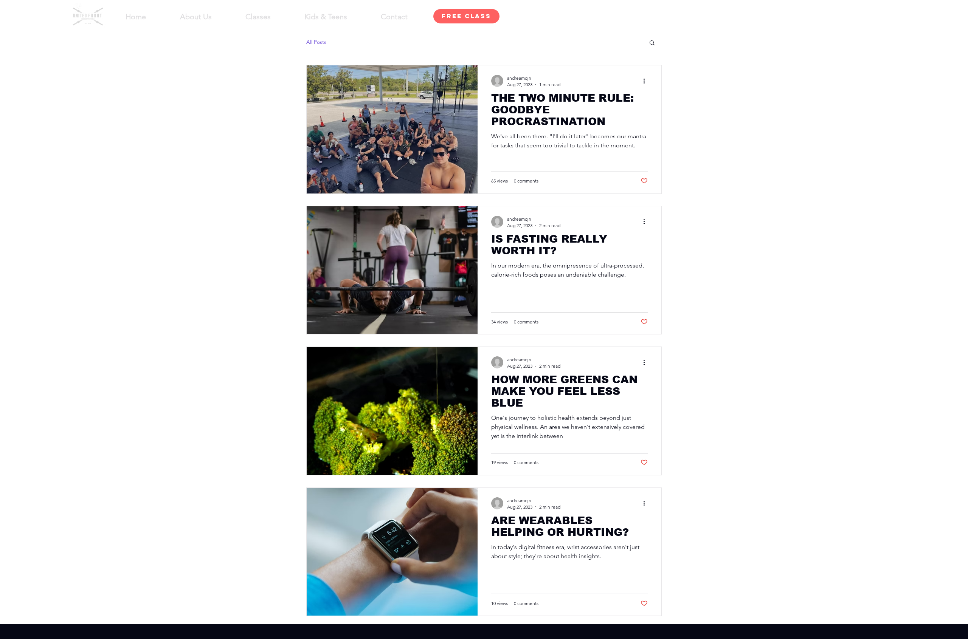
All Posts (316, 42)
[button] (652, 43)
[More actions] (646, 80)
